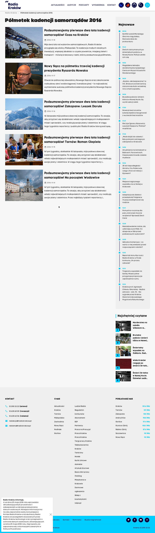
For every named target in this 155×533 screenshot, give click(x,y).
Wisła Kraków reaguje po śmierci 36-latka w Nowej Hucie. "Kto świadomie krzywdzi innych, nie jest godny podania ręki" (140, 362)
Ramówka (77, 520)
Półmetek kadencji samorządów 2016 (36, 13)
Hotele (77, 457)
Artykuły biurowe (82, 468)
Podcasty (84, 5)
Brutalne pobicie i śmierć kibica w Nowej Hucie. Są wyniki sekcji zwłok (140, 337)
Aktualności (57, 5)
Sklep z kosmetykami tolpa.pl (80, 499)
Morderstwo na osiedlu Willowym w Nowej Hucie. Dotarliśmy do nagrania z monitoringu (140, 325)
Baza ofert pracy (82, 472)
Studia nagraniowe (93, 520)
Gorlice (57, 433)
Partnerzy (79, 426)
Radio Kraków (11, 13)
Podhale (57, 429)
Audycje (71, 5)
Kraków (57, 410)
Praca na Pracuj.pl (82, 429)
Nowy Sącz (58, 426)
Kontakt (111, 5)
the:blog (78, 476)
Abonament (80, 418)
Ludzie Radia (80, 406)
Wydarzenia (98, 5)
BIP (76, 422)
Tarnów (57, 414)
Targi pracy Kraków (83, 441)
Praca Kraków (81, 433)
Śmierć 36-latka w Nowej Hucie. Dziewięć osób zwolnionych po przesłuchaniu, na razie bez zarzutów (140, 375)
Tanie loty (79, 453)
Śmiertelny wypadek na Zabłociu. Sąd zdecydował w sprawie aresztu (140, 350)
